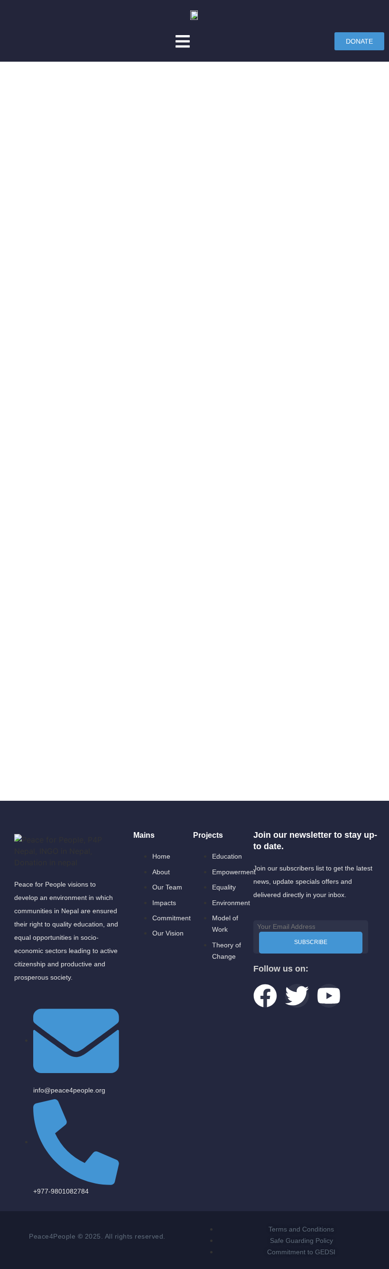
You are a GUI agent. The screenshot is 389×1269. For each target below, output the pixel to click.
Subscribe (310, 942)
